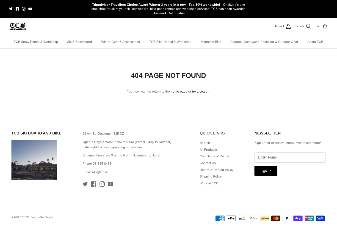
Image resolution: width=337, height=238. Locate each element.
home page (179, 91)
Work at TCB (209, 183)
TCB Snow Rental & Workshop (36, 42)
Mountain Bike (211, 42)
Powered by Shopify (42, 217)
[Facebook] (17, 9)
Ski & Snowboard (79, 42)
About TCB (315, 42)
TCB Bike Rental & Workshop (170, 42)
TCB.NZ (24, 217)
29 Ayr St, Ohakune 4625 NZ (103, 133)
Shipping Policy (211, 176)
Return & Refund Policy (216, 170)
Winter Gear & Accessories (120, 42)
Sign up (265, 171)
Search (205, 143)
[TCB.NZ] (17, 26)
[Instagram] (23, 9)
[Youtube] (30, 9)
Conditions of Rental (214, 156)
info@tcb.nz (100, 172)
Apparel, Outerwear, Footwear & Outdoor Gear (264, 42)
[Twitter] (11, 9)
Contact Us (208, 163)
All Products (208, 149)
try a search (200, 91)
